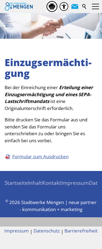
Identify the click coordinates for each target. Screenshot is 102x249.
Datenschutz (46, 231)
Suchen (84, 6)
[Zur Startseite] (19, 6)
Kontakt (51, 182)
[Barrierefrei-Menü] (64, 6)
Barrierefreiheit (81, 231)
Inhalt (35, 182)
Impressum (75, 182)
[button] (74, 6)
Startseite (16, 182)
